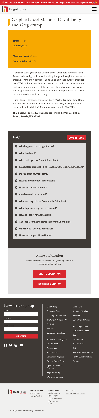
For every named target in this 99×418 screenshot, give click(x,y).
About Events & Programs (57, 339)
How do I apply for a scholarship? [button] (35, 214)
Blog (74, 335)
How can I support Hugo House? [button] (35, 235)
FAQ (74, 348)
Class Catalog (52, 307)
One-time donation (50, 273)
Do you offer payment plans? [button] (33, 173)
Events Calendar (53, 344)
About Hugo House (80, 326)
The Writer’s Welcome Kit (57, 320)
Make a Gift (77, 307)
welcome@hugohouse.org (75, 393)
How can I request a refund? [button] (33, 187)
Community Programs (55, 357)
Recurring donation (49, 283)
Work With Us (78, 344)
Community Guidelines (56, 333)
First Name (8, 311)
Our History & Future (81, 331)
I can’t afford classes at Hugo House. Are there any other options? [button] (51, 166)
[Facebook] (5, 345)
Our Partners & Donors (81, 320)
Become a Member (80, 311)
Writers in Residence (55, 377)
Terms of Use (39, 411)
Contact (76, 361)
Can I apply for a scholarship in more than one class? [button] (45, 221)
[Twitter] (10, 345)
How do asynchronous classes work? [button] (37, 180)
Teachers (50, 328)
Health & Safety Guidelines (83, 357)
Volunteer (76, 315)
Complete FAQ (76, 137)
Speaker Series (52, 348)
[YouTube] (21, 345)
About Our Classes (54, 311)
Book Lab (50, 324)
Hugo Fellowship (53, 372)
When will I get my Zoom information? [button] (38, 160)
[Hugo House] (17, 391)
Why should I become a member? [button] (36, 228)
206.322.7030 (70, 391)
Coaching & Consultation (56, 315)
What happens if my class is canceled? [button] (38, 208)
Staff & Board (78, 339)
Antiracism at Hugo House (83, 352)
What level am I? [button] (27, 153)
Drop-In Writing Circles (56, 361)
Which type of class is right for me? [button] (36, 146)
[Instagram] (15, 345)
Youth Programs (53, 352)
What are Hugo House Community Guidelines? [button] (42, 201)
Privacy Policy (28, 411)
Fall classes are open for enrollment (37, 2)
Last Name (7, 318)
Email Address (9, 326)
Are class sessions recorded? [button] (33, 194)
